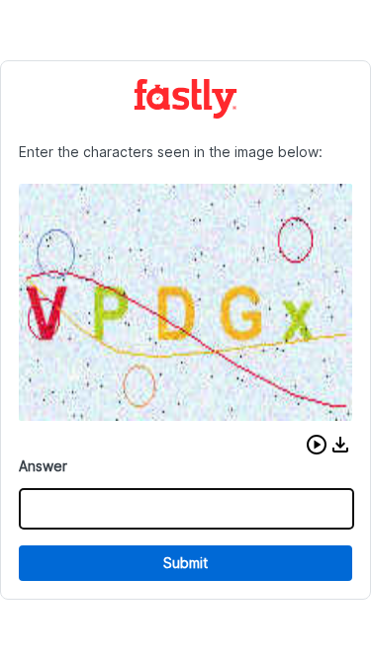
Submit (185, 562)
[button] (316, 444)
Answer (43, 465)
